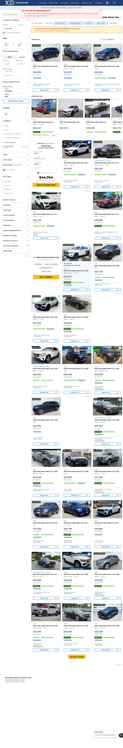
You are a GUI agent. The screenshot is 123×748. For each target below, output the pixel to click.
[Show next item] (87, 252)
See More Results (77, 657)
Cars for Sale (53, 3)
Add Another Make (16, 101)
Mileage (7, 113)
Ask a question (46, 277)
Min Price (6, 60)
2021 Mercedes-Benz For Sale (15, 680)
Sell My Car (64, 3)
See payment (37, 74)
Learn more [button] (25, 147)
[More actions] (57, 90)
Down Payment (38, 162)
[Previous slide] (34, 119)
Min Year (7, 43)
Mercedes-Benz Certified (103, 160)
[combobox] (16, 14)
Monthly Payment (38, 151)
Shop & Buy (75, 3)
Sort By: (103, 39)
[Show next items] (118, 23)
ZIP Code (20, 25)
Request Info (44, 90)
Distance (5, 25)
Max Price (19, 60)
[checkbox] (7, 71)
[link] (37, 78)
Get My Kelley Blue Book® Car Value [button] (47, 173)
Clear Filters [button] (49, 23)
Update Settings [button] (53, 180)
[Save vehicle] (58, 46)
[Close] (115, 732)
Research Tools (87, 3)
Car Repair (98, 3)
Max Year (20, 43)
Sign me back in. (42, 16)
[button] (107, 3)
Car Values (42, 3)
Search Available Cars (46, 185)
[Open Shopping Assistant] (121, 735)
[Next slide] (119, 119)
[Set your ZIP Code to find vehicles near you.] (121, 17)
